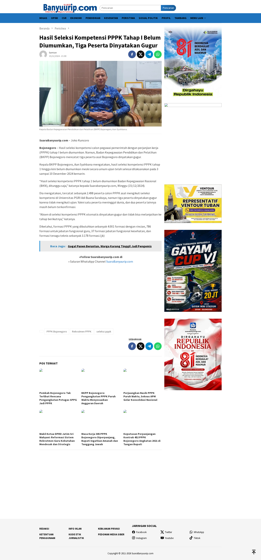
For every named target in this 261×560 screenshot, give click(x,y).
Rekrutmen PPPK (81, 331)
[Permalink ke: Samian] (43, 54)
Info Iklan (75, 528)
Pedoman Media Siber (111, 534)
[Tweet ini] (140, 54)
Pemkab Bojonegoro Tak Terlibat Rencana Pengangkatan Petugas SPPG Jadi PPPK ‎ (58, 398)
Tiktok (197, 538)
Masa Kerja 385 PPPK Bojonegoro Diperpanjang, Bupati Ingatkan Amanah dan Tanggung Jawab (99, 439)
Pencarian (168, 8)
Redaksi (44, 528)
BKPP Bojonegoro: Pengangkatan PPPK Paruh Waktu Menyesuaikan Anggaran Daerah (98, 398)
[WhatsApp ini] (158, 54)
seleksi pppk (103, 331)
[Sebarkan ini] (132, 54)
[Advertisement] (100, 298)
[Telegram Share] (149, 54)
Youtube (169, 538)
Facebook (141, 532)
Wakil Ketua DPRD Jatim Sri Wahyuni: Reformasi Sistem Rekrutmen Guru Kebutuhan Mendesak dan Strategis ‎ (57, 439)
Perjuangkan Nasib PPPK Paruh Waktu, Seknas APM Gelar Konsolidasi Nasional (140, 396)
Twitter (168, 532)
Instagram (141, 538)
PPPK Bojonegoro (57, 331)
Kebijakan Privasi (109, 528)
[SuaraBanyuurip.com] (69, 7)
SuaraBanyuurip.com (119, 261)
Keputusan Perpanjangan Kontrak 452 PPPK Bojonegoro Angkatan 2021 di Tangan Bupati (141, 439)
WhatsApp (199, 532)
